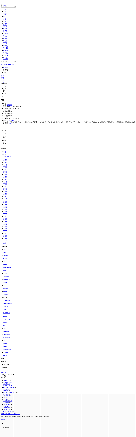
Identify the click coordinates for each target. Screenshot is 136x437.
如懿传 (4, 252)
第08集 (5, 186)
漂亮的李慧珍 (6, 276)
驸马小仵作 (3, 372)
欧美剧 (5, 40)
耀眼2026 (5, 316)
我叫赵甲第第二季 (7, 267)
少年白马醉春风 (6, 337)
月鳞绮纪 (5, 322)
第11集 (5, 181)
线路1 (4, 151)
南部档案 (5, 291)
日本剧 (5, 43)
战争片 (5, 28)
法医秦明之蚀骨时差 (8, 387)
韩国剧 (5, 38)
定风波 (4, 270)
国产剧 (5, 35)
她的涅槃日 (6, 384)
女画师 (4, 309)
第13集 (5, 177)
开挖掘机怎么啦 (6, 334)
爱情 (11, 105)
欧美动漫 (5, 50)
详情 (10, 123)
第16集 (5, 172)
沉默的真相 (5, 255)
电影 (4, 11)
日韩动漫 (5, 48)
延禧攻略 (5, 264)
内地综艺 (5, 52)
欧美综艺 (5, 57)
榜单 (4, 18)
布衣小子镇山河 (7, 385)
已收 (2, 77)
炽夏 (4, 325)
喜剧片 (5, 21)
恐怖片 (5, 26)
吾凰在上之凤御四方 (7, 303)
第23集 (5, 160)
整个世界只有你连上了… (9, 392)
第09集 (5, 184)
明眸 (13, 64)
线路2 (4, 153)
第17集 (5, 171)
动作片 (5, 19)
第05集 (5, 191)
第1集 (4, 243)
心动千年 (5, 355)
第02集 (5, 196)
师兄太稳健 (6, 389)
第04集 (5, 193)
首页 (4, 9)
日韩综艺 (5, 55)
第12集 (5, 179)
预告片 (5, 154)
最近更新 (5, 59)
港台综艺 (5, 53)
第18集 (5, 169)
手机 (2, 82)
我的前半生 (5, 288)
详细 (5, 67)
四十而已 (5, 258)
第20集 (5, 166)
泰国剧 (5, 45)
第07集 (5, 188)
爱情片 (5, 23)
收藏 (2, 75)
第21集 (5, 164)
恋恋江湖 (5, 343)
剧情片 (5, 30)
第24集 (5, 159)
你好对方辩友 (6, 331)
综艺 (4, 16)
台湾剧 (5, 42)
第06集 (5, 189)
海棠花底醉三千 (6, 279)
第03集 (5, 194)
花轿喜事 (5, 346)
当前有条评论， (14, 120)
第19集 (5, 167)
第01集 (5, 198)
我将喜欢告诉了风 (7, 349)
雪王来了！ (6, 380)
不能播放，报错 (7, 156)
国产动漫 (5, 47)
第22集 (5, 162)
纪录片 (5, 31)
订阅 (2, 78)
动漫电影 (5, 33)
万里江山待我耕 (7, 382)
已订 (2, 80)
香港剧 (5, 36)
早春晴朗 (5, 282)
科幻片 (5, 25)
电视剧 (5, 13)
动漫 (4, 14)
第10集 (5, 183)
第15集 (5, 174)
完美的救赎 (5, 294)
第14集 (5, 176)
